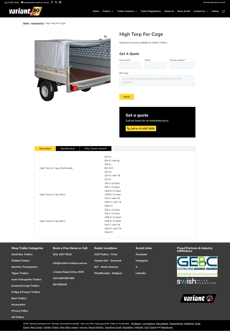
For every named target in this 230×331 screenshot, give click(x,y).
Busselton (128, 327)
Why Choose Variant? (95, 148)
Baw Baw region (69, 327)
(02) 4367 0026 (62, 254)
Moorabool (162, 323)
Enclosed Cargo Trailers (25, 285)
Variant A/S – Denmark (107, 260)
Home (26, 23)
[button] (105, 37)
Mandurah (167, 327)
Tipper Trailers (19, 273)
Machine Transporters (24, 266)
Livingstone (148, 323)
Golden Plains (51, 327)
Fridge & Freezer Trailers (25, 291)
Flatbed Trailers (20, 260)
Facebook (141, 254)
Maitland (189, 323)
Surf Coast (150, 327)
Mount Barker (96, 327)
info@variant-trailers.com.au (70, 263)
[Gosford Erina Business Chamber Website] (197, 276)
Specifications (68, 148)
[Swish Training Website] (196, 283)
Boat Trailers (18, 298)
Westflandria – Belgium (108, 273)
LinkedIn (141, 273)
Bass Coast (36, 327)
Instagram (142, 260)
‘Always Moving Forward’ (214, 2)
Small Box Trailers (22, 254)
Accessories (37, 23)
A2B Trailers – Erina (106, 254)
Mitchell (139, 327)
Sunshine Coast (113, 327)
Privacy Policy (19, 310)
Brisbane (136, 323)
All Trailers (17, 317)
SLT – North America (106, 266)
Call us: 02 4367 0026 (142, 128)
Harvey (83, 327)
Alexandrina (176, 323)
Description (45, 148)
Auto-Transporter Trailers (26, 279)
